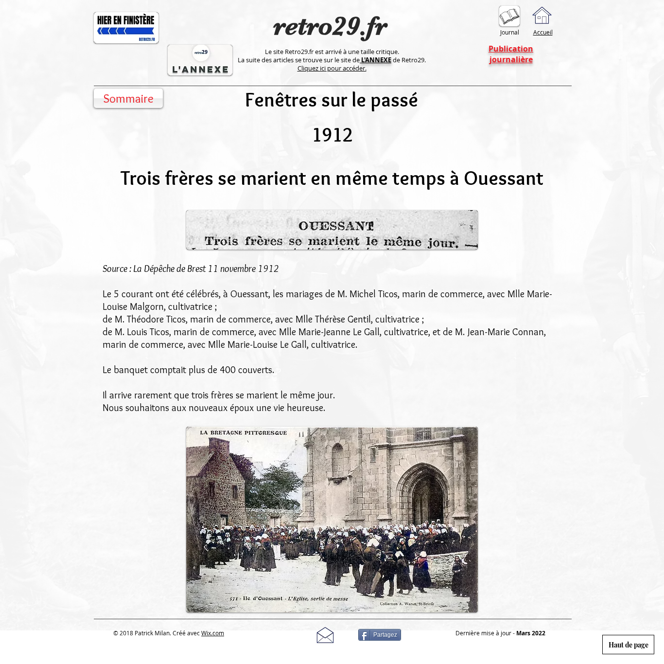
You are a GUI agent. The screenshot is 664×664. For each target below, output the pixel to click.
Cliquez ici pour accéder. (332, 68)
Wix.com (212, 633)
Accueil (543, 32)
